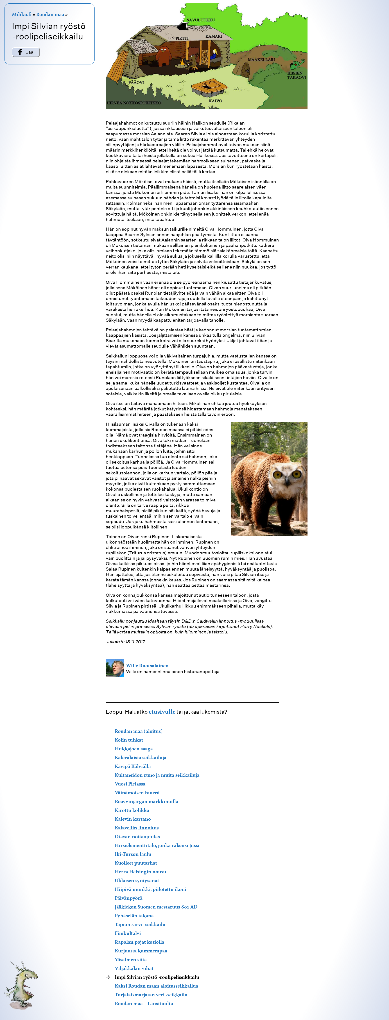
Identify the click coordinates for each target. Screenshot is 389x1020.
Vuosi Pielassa (130, 784)
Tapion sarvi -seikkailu (140, 924)
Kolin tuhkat (129, 740)
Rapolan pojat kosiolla (139, 942)
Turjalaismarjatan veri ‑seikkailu (151, 994)
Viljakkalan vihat (134, 968)
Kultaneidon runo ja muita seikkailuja (157, 775)
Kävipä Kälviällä (133, 766)
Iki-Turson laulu (133, 854)
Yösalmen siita (131, 959)
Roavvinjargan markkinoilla (146, 801)
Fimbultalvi (128, 933)
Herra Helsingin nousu (140, 871)
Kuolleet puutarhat (136, 863)
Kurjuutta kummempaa (141, 950)
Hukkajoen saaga (134, 748)
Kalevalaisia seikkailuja (140, 757)
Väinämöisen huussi (137, 792)
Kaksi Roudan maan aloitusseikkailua (156, 986)
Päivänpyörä (128, 898)
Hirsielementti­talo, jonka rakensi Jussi (157, 845)
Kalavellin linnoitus (137, 827)
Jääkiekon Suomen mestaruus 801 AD (156, 907)
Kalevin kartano (133, 819)
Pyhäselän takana (134, 915)
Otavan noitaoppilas (137, 836)
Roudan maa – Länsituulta (144, 1003)
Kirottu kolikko (132, 810)
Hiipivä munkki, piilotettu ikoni (150, 889)
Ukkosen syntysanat (137, 880)
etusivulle (162, 711)
